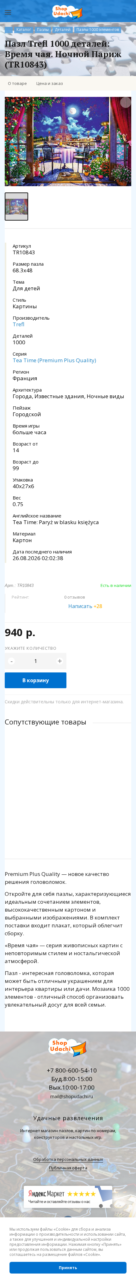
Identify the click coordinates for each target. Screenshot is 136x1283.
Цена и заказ (49, 83)
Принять (68, 1267)
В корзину (35, 680)
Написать (85, 606)
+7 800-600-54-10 (72, 1070)
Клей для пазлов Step (27, 781)
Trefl (18, 324)
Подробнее (68, 829)
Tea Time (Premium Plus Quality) (54, 360)
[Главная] (9, 30)
